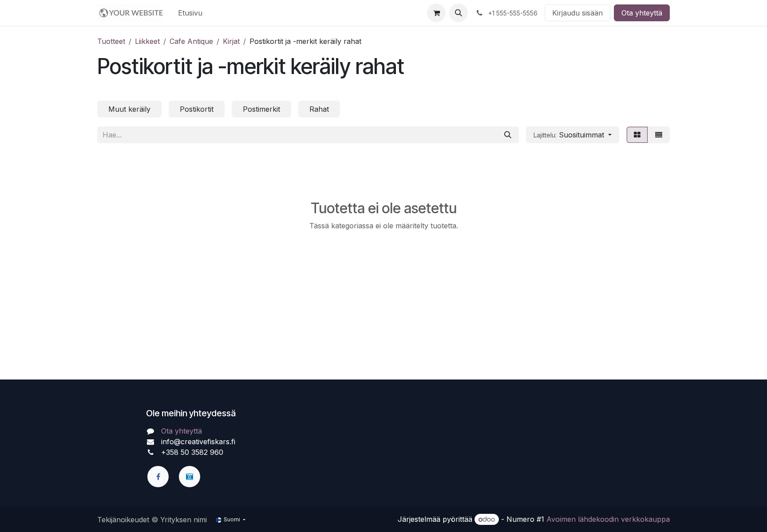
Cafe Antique (191, 41)
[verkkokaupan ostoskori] (436, 13)
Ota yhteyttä (641, 12)
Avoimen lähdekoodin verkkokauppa (608, 519)
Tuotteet (111, 41)
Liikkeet (147, 41)
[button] (458, 13)
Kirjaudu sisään (577, 12)
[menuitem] (190, 13)
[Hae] (508, 134)
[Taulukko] (637, 134)
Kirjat (231, 41)
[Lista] (659, 134)
